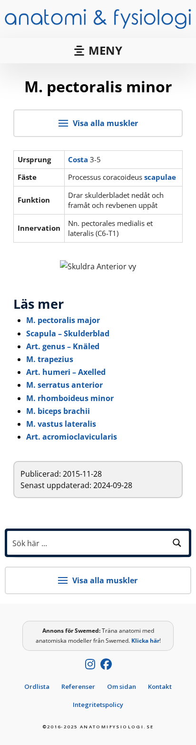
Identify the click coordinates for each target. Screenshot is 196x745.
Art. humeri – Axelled (66, 372)
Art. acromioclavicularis (71, 436)
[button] (98, 50)
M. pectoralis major (63, 320)
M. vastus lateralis (61, 424)
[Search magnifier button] (177, 543)
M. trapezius (49, 359)
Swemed (87, 631)
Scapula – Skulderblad (67, 333)
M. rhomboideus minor (70, 398)
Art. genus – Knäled (62, 346)
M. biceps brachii (58, 411)
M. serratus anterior (64, 385)
